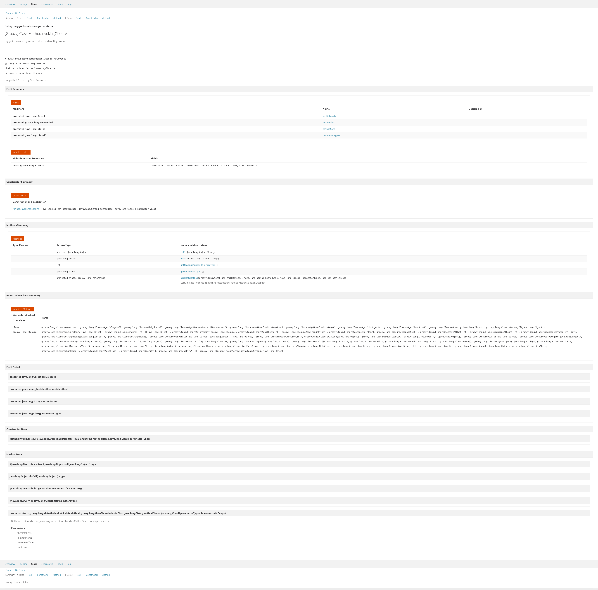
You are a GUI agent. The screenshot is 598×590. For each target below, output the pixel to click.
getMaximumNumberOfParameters (197, 265)
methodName (329, 129)
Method (57, 18)
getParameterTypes (191, 271)
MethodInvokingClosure (26, 209)
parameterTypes (331, 135)
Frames (9, 13)
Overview (10, 3)
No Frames (20, 13)
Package (23, 3)
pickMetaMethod (189, 278)
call (182, 252)
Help (68, 3)
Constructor (43, 18)
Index (60, 3)
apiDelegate (329, 116)
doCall (184, 258)
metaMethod (329, 122)
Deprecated (47, 3)
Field (29, 18)
